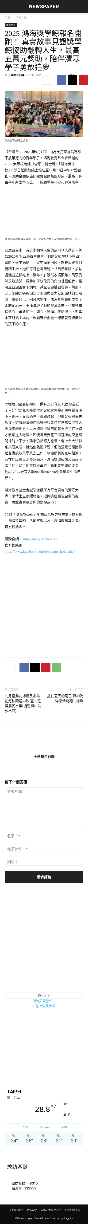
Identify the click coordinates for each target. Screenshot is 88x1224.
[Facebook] (61, 80)
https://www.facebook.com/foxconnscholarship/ (40, 551)
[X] (72, 80)
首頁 (7, 18)
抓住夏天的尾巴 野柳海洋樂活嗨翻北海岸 (65, 698)
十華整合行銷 (16, 75)
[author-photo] (44, 740)
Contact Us (72, 1210)
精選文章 (21, 18)
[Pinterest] (83, 80)
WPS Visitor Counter (36, 1193)
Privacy (32, 1210)
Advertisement (51, 1210)
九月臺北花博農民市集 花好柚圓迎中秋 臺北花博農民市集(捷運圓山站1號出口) (24, 703)
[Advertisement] (44, 605)
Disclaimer (16, 1210)
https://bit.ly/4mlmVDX (40, 539)
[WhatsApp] (56, 667)
